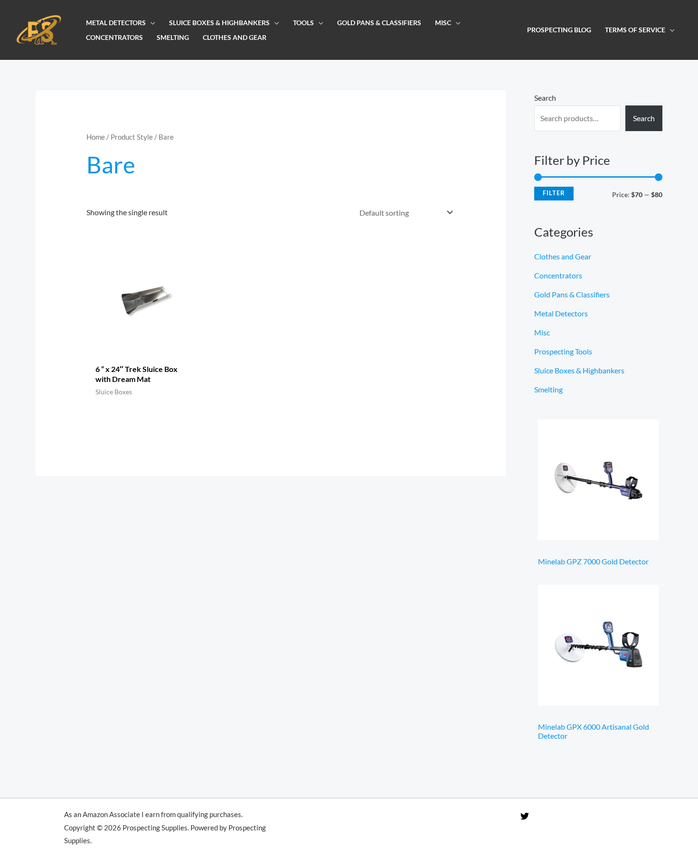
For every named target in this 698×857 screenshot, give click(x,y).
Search (545, 97)
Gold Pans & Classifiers (379, 23)
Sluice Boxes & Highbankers (219, 23)
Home (95, 137)
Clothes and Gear (234, 37)
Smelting (173, 37)
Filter (554, 193)
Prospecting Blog (559, 30)
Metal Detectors (116, 23)
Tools (303, 23)
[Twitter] (524, 816)
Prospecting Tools (563, 351)
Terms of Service (635, 30)
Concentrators (114, 37)
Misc (443, 23)
